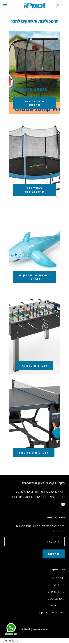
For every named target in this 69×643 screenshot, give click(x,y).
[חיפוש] (57, 5)
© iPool (25, 629)
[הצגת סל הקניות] (62, 5)
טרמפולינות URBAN (34, 103)
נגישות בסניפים (56, 598)
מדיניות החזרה (56, 585)
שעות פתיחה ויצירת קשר (51, 612)
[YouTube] (63, 503)
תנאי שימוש (58, 578)
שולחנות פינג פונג (34, 452)
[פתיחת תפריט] (5, 5)
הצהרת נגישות (57, 605)
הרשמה (53, 554)
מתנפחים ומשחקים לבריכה (34, 276)
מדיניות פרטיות (56, 591)
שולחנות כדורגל (34, 365)
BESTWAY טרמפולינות (34, 190)
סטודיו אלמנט (40, 629)
